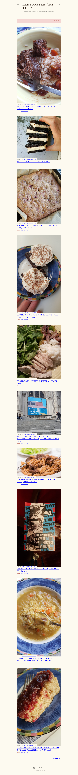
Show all (57, 20)
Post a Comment (24, 111)
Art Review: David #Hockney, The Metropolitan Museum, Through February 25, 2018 (38, 438)
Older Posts (57, 758)
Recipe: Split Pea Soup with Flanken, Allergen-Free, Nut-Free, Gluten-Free (35, 659)
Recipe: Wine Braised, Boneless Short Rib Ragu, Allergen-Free (36, 480)
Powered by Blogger (40, 767)
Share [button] (18, 111)
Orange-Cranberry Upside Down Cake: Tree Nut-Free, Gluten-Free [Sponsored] (38, 748)
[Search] (60, 4)
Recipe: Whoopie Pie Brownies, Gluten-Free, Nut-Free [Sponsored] (37, 316)
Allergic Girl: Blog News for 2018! (33, 161)
